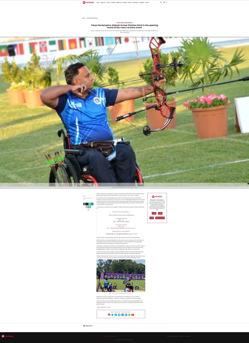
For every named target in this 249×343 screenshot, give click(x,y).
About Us (176, 336)
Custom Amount (160, 218)
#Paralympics (132, 228)
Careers (187, 336)
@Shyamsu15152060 (122, 224)
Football (113, 2)
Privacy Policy (170, 336)
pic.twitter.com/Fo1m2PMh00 (122, 231)
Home (97, 2)
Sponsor (160, 203)
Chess (108, 2)
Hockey (130, 2)
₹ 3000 (160, 213)
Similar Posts (88, 326)
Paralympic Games (126, 195)
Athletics (124, 2)
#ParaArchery (119, 211)
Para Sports (136, 2)
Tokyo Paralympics (101, 307)
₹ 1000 (151, 218)
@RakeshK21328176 (122, 218)
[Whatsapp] (89, 204)
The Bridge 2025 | (120, 339)
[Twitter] (87, 204)
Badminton (119, 2)
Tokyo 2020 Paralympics (124, 22)
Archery (109, 307)
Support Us (103, 2)
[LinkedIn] (92, 204)
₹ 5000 (154, 213)
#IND (113, 211)
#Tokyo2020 (125, 228)
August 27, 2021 (132, 234)
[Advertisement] (124, 12)
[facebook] (84, 204)
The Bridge (123, 311)
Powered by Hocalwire (128, 339)
